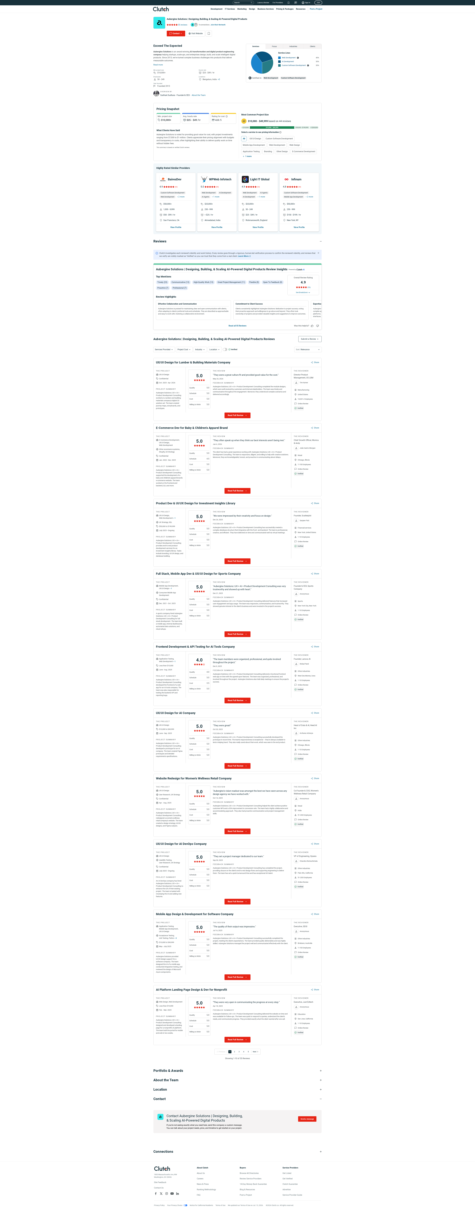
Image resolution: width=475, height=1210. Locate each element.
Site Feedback (160, 1182)
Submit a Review (308, 339)
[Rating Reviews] (172, 24)
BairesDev (174, 179)
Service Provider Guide (292, 1195)
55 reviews (182, 25)
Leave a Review (263, 3)
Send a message (307, 1119)
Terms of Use (220, 1205)
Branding (268, 151)
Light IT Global (259, 179)
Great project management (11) (231, 282)
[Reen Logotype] (163, 179)
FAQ (198, 1195)
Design (252, 9)
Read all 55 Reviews (237, 326)
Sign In (307, 3)
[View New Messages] (296, 2)
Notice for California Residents (201, 1205)
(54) (258, 187)
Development (216, 9)
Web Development (289, 58)
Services (255, 46)
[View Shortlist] (288, 3)
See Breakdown (302, 292)
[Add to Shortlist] (209, 33)
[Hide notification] (318, 253)
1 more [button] (216, 197)
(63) (176, 187)
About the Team (199, 95)
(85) (217, 187)
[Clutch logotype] (161, 9)
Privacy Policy (159, 1205)
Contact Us (159, 1188)
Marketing (242, 9)
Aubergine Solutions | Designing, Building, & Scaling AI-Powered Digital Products (207, 19)
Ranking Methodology (206, 1189)
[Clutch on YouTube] (172, 1193)
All (244, 138)
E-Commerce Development (303, 151)
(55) (309, 287)
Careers (200, 1178)
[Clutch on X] (161, 1193)
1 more (248, 156)
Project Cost (183, 349)
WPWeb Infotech (220, 179)
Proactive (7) (162, 288)
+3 (219, 79)
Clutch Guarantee (290, 1184)
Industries (293, 46)
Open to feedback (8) (272, 282)
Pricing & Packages (285, 9)
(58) (299, 187)
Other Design (282, 151)
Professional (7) (180, 288)
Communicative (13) (180, 282)
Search (237, 3)
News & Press (203, 1184)
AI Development (288, 61)
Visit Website (197, 33)
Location (213, 349)
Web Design (294, 145)
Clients (312, 46)
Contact (176, 33)
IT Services (230, 9)
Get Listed (287, 1173)
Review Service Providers (250, 1178)
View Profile (175, 227)
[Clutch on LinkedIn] (177, 1193)
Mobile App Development (254, 145)
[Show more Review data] (237, 415)
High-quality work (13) (203, 282)
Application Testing (251, 151)
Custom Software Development (294, 65)
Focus (274, 46)
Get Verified (288, 1178)
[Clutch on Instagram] (166, 1193)
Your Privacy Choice (174, 1205)
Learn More (243, 256)
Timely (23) (162, 282)
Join (318, 3)
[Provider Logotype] (159, 23)
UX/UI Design (255, 138)
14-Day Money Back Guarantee (253, 1184)
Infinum (296, 179)
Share (316, 362)
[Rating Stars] (168, 187)
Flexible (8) (254, 282)
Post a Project (316, 9)
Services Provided (162, 349)
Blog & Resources (247, 1189)
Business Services (266, 9)
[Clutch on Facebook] (155, 1193)
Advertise (287, 1189)
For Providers (278, 3)
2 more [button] (181, 197)
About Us (201, 1173)
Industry (198, 349)
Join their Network (218, 25)
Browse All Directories (249, 1173)
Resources (300, 9)
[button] (164, 349)
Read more (158, 65)
